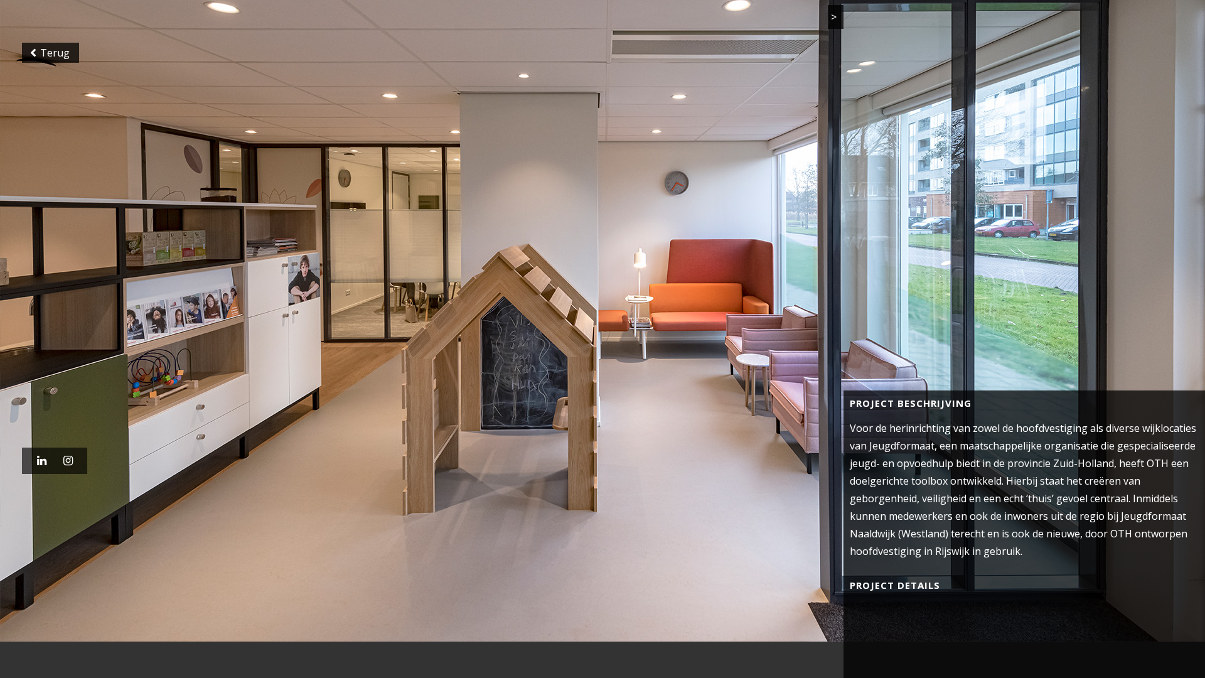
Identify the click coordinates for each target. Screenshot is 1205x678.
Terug (51, 59)
